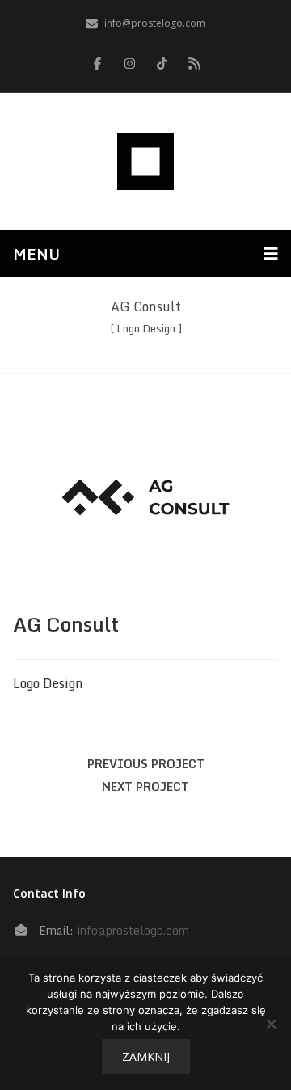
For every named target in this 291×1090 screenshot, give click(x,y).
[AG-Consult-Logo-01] (145, 497)
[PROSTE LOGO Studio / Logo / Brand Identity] (145, 161)
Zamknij (146, 1056)
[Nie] (271, 1024)
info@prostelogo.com (133, 930)
